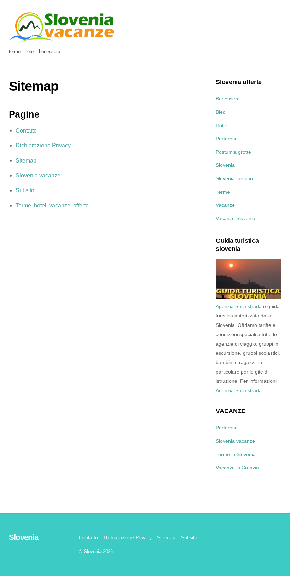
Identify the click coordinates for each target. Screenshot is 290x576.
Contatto (26, 131)
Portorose (227, 138)
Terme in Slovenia (236, 454)
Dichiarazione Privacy (43, 145)
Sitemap (26, 161)
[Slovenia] (62, 42)
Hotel (221, 125)
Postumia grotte (233, 152)
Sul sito (25, 190)
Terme (223, 192)
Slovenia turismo (234, 178)
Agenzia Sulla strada (239, 306)
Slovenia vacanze (38, 175)
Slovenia (225, 165)
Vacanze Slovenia (235, 218)
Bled (221, 112)
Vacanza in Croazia (237, 467)
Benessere (228, 98)
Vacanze (225, 205)
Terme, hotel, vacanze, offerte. (53, 205)
